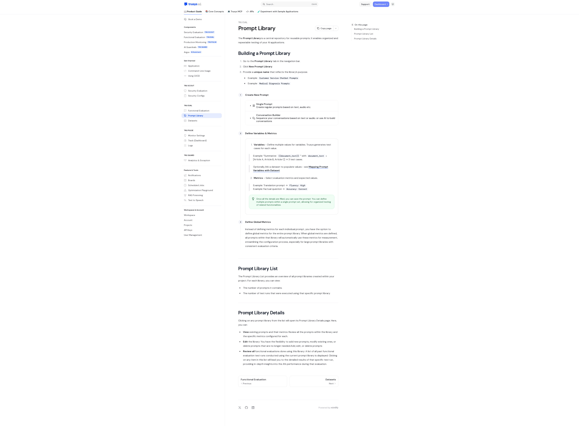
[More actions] (335, 28)
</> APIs (250, 11)
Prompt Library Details (365, 38)
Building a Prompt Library (366, 29)
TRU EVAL (242, 22)
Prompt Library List (363, 33)
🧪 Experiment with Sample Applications (278, 11)
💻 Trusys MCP (235, 11)
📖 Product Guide (193, 11)
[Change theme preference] (393, 4)
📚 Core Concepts (214, 11)
